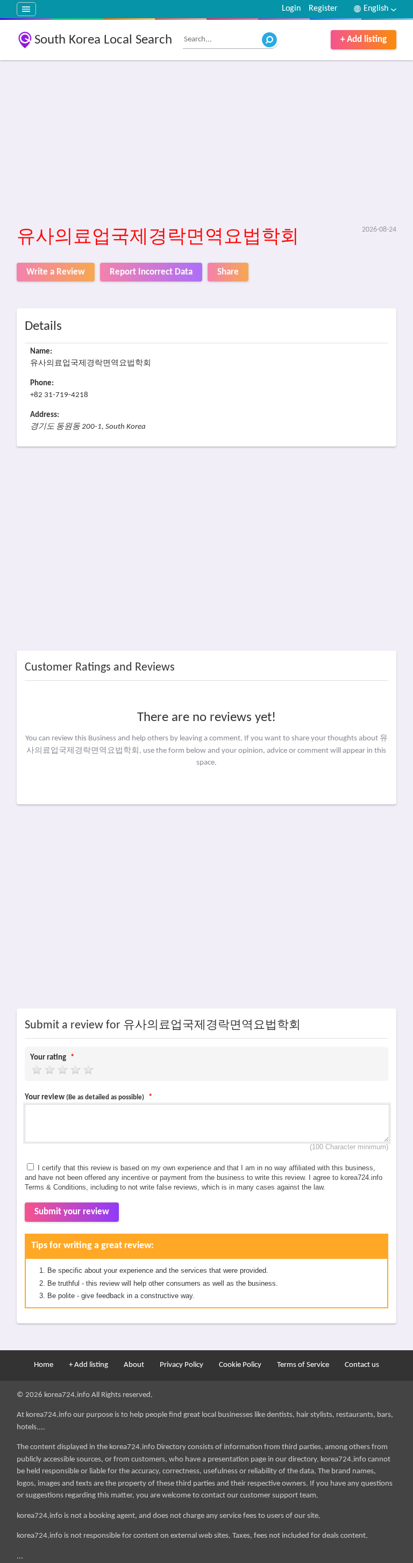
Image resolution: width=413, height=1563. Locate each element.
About (134, 1365)
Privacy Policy (181, 1365)
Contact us (362, 1365)
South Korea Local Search (103, 40)
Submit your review (71, 1211)
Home (43, 1365)
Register (323, 8)
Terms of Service (303, 1365)
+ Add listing (363, 39)
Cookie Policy (240, 1365)
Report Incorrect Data (151, 272)
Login (291, 8)
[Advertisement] (207, 143)
